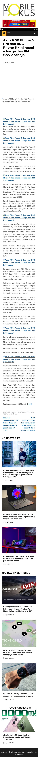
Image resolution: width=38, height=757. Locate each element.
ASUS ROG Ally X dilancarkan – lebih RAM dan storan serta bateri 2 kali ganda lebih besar (18, 558)
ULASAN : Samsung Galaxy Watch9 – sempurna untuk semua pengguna (18, 695)
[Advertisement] (19, 81)
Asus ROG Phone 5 (23, 412)
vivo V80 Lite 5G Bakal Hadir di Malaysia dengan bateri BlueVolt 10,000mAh (17, 737)
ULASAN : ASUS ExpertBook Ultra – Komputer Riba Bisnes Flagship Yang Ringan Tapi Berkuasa (19, 516)
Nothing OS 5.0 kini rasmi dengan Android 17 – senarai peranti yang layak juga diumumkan (17, 652)
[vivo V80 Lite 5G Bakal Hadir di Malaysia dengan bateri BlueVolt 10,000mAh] (19, 718)
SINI (30, 404)
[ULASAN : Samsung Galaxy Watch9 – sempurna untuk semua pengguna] (19, 677)
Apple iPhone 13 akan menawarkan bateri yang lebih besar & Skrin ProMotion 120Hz (27, 424)
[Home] (4, 33)
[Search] (35, 33)
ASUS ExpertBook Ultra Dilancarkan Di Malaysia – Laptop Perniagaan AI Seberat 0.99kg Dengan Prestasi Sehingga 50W (19, 473)
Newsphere (30, 752)
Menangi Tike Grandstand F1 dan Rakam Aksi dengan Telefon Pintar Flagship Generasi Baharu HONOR (18, 609)
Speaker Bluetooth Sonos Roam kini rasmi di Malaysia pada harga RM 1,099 (10, 424)
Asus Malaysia (11, 412)
